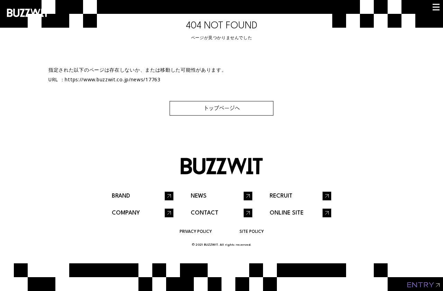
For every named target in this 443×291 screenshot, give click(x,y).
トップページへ (222, 108)
